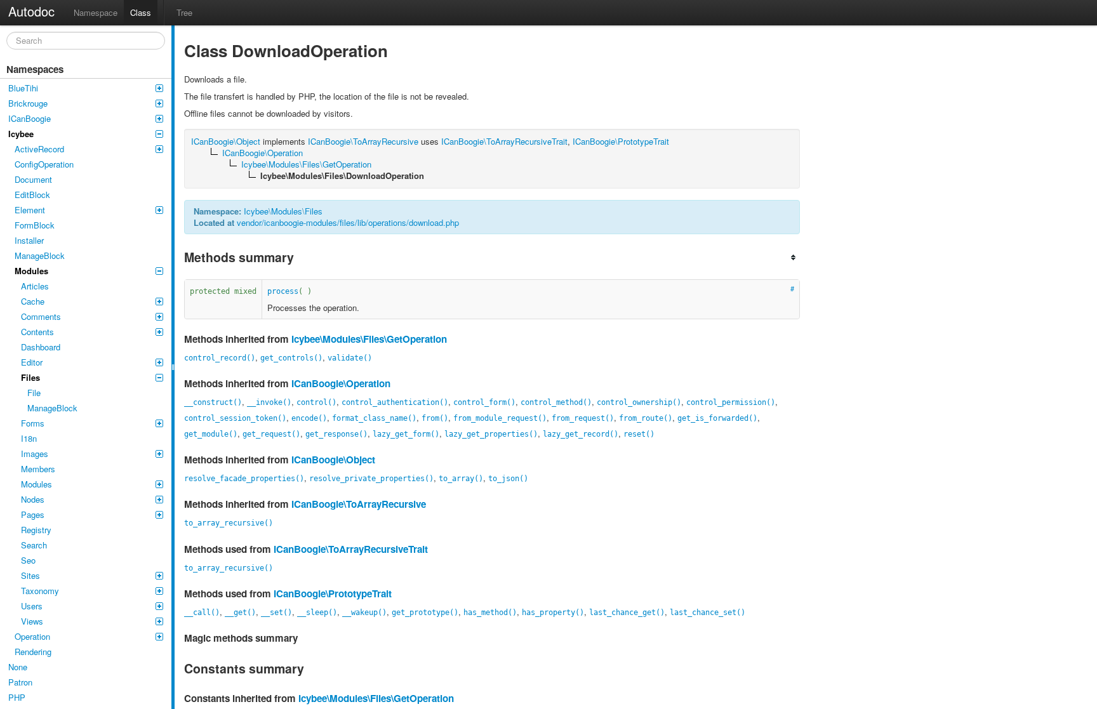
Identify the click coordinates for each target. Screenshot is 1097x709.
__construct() (213, 402)
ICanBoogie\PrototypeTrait (333, 593)
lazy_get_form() (406, 434)
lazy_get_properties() (491, 434)
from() (435, 418)
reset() (639, 434)
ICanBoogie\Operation (340, 383)
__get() (240, 612)
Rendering (33, 652)
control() (316, 402)
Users (32, 606)
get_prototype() (425, 612)
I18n (29, 438)
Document (33, 179)
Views (32, 621)
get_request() (271, 434)
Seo (28, 560)
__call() (202, 612)
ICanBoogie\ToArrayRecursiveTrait (351, 549)
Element (30, 210)
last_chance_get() (627, 612)
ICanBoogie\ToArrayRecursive (358, 504)
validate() (350, 358)
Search (34, 545)
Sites (30, 575)
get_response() (336, 434)
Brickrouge (28, 103)
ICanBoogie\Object (333, 460)
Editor (32, 362)
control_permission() (730, 402)
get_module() (210, 434)
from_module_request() (500, 418)
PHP (16, 697)
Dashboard (40, 347)
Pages (32, 514)
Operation (32, 636)
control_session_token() (235, 418)
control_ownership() (639, 402)
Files (30, 377)
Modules (31, 271)
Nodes (32, 499)
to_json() (508, 478)
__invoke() (269, 402)
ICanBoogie (29, 118)
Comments (41, 316)
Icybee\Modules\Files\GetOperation (369, 339)
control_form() (484, 402)
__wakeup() (364, 612)
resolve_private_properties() (371, 478)
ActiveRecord (39, 149)
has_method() (490, 612)
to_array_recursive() (228, 523)
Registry (36, 530)
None (17, 667)
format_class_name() (374, 418)
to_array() (461, 478)
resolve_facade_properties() (244, 478)
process (282, 291)
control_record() (219, 358)
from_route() (645, 418)
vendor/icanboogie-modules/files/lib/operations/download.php (348, 222)
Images (34, 453)
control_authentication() (395, 402)
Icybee (21, 134)
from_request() (583, 418)
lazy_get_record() (580, 434)
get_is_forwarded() (717, 418)
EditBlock (32, 195)
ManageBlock (40, 255)
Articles (35, 286)
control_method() (556, 402)
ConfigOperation (44, 164)
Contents (37, 332)
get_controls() (291, 358)
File (34, 393)
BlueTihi (23, 88)
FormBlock (35, 225)
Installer (29, 240)
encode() (309, 418)
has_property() (553, 612)
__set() (276, 612)
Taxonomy (40, 591)
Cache (32, 301)
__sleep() (317, 612)
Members (38, 469)
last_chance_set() (707, 612)
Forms (32, 423)
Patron (20, 682)
